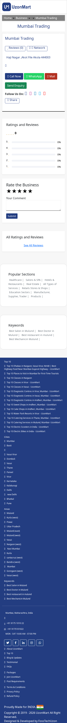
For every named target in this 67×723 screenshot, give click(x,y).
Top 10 (10, 653)
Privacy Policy (13, 691)
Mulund (10, 513)
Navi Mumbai (13, 548)
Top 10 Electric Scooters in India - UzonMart (27, 426)
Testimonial (12, 662)
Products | (37, 296)
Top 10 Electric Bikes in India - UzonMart (26, 431)
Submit (12, 216)
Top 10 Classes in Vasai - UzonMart (23, 386)
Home (8, 18)
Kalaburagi (12, 485)
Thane (10, 467)
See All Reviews (33, 245)
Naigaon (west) (14, 544)
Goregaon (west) (15, 571)
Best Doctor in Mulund (17, 589)
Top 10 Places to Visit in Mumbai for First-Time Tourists (33, 373)
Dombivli (11, 458)
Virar (9, 476)
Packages (11, 672)
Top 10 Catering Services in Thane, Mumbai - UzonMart (33, 418)
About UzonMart (15, 648)
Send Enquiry (15, 85)
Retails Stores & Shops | (36, 288)
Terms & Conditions (16, 687)
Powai (9, 522)
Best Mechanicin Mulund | (24, 339)
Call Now (15, 76)
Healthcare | (16, 279)
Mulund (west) (13, 535)
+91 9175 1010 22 (15, 623)
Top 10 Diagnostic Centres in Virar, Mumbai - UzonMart (33, 391)
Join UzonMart (13, 676)
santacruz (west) (15, 557)
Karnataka (11, 481)
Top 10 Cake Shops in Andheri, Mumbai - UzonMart (31, 409)
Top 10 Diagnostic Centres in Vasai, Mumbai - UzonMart (33, 395)
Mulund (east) (13, 530)
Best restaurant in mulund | (38, 335)
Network (39, 48)
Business (21, 18)
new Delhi (12, 494)
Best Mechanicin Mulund (18, 598)
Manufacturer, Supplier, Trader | (29, 294)
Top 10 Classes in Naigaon (19, 377)
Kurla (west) (12, 517)
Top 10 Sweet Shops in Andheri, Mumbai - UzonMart (31, 404)
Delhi (9, 490)
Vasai (9, 463)
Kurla (9, 553)
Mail (52, 76)
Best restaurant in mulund (19, 594)
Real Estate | (33, 284)
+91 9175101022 (15, 629)
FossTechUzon (47, 721)
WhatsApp (35, 76)
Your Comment (16, 198)
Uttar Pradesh (13, 526)
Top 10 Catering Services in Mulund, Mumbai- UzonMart (33, 422)
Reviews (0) (15, 48)
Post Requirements (16, 681)
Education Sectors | (20, 292)
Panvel (10, 472)
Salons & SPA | (34, 279)
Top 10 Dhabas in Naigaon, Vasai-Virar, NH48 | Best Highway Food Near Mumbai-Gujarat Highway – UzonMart (32, 367)
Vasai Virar (12, 454)
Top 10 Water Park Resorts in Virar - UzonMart (29, 413)
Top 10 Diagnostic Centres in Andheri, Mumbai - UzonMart (34, 400)
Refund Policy (13, 696)
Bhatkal (10, 498)
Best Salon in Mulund (17, 585)
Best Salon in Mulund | (22, 330)
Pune (9, 503)
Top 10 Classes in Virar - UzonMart (23, 382)
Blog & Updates (14, 657)
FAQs (9, 666)
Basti (9, 445)
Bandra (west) (13, 562)
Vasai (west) (12, 575)
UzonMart (43, 713)
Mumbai (11, 441)
